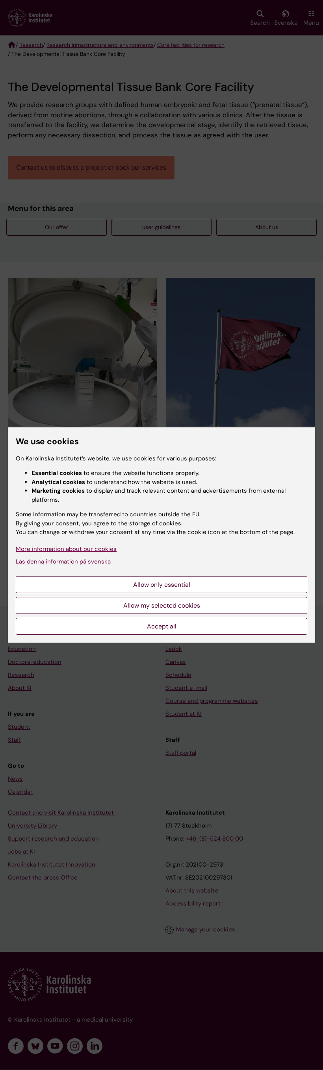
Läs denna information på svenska (63, 561)
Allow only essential (161, 584)
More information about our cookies (66, 549)
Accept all (161, 626)
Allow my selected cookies (161, 605)
